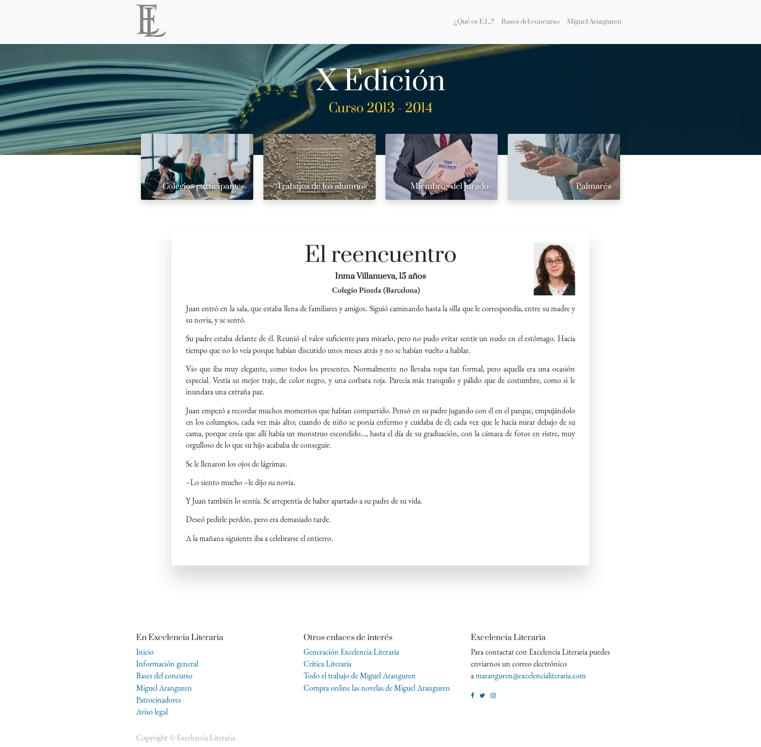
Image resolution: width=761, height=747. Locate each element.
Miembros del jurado (449, 186)
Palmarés (593, 186)
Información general (167, 664)
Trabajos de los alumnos (322, 186)
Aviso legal (152, 712)
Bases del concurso (164, 675)
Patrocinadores (158, 700)
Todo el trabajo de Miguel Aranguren (359, 675)
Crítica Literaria (327, 664)
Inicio (145, 652)
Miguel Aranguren (164, 688)
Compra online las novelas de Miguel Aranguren (376, 688)
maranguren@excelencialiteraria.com (531, 675)
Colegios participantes (203, 186)
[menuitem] (474, 22)
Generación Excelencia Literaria (351, 652)
